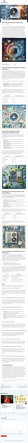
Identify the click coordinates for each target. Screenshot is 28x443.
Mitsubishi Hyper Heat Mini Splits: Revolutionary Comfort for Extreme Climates (6, 387)
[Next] (26, 403)
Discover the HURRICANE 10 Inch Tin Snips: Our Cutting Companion (21, 386)
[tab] (12, 412)
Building (8, 379)
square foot (8, 381)
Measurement (4, 381)
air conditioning (4, 379)
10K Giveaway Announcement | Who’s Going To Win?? (6, 406)
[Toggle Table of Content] (15, 64)
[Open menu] (26, 1)
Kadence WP (21, 440)
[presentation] (7, 399)
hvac (19, 379)
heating (17, 379)
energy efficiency (12, 379)
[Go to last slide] (2, 403)
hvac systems (23, 379)
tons (11, 381)
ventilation (14, 381)
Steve (3, 24)
